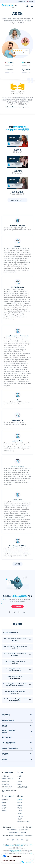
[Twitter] (14, 612)
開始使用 (4, 802)
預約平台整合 (5, 781)
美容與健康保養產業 (8, 720)
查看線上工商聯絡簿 (23, 787)
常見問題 (4, 805)
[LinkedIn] (19, 612)
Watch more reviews (16, 200)
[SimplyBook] (9, 6)
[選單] (32, 6)
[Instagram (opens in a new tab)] (27, 840)
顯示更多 (17, 564)
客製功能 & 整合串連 (7, 779)
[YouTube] (24, 612)
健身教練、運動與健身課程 (10, 748)
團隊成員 (20, 805)
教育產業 (4, 726)
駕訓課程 (4, 759)
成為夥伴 (20, 819)
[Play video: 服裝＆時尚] (17, 141)
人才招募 (20, 810)
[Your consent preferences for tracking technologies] (32, 861)
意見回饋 (20, 800)
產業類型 (20, 781)
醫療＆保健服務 (6, 737)
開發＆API (20, 784)
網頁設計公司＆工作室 (23, 821)
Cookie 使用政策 (23, 830)
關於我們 (20, 802)
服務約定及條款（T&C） (9, 827)
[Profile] (27, 5)
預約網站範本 (5, 784)
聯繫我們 (18, 606)
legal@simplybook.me (16, 851)
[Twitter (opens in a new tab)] (13, 840)
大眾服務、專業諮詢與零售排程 (8, 731)
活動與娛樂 (5, 754)
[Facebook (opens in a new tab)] (8, 840)
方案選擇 (20, 776)
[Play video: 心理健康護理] (17, 162)
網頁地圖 (4, 810)
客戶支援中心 (5, 800)
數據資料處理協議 (12, 830)
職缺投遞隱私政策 (14, 832)
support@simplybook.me (15, 850)
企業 (19, 779)
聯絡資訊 (20, 808)
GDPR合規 (21, 827)
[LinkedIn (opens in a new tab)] (17, 840)
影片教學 (4, 808)
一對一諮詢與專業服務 (8, 743)
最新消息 (20, 813)
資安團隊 (23, 832)
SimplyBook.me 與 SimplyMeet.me (7, 787)
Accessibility (28, 835)
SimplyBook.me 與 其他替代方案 (9, 790)
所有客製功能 (5, 776)
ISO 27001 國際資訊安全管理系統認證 (13, 835)
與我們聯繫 (20, 816)
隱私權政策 (29, 827)
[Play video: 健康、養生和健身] (17, 183)
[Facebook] (9, 612)
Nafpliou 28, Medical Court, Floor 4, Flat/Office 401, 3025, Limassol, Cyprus (17, 844)
